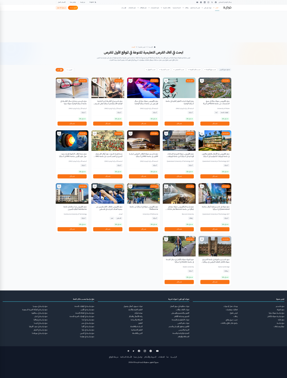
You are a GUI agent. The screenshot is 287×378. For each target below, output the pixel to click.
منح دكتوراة (280, 309)
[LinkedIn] (204, 2)
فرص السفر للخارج (195, 8)
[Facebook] (215, 2)
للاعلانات (161, 356)
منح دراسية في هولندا (87, 336)
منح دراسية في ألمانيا (88, 326)
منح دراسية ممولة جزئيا (276, 313)
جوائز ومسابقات (279, 326)
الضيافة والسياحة (136, 319)
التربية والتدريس (183, 330)
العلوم (140, 323)
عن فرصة (82, 2)
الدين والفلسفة (137, 333)
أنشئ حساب (73, 8)
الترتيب (70, 70)
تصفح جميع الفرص (225, 69)
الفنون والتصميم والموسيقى (180, 313)
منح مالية (281, 319)
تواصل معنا (73, 2)
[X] (212, 2)
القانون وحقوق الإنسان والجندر (179, 326)
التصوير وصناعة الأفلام (181, 316)
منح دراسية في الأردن (87, 309)
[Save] (202, 81)
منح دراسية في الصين (87, 333)
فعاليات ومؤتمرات (232, 309)
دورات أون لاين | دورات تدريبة (178, 299)
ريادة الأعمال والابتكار (135, 316)
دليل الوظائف (143, 8)
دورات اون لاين (207, 8)
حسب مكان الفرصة (195, 69)
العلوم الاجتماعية (136, 330)
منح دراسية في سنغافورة (39, 313)
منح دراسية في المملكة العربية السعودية (34, 309)
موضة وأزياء (138, 313)
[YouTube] (197, 2)
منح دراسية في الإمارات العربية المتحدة (82, 316)
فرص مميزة (280, 299)
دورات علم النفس (183, 323)
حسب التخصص (179, 69)
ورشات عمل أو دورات (231, 306)
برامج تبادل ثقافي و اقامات (229, 323)
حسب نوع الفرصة (211, 69)
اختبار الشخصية (177, 8)
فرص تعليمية (141, 47)
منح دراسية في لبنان (40, 316)
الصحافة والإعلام (183, 336)
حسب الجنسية (165, 69)
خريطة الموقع (113, 356)
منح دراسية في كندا (88, 319)
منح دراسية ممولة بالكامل (275, 316)
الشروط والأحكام (150, 356)
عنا (167, 356)
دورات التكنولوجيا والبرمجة (180, 319)
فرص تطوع (234, 313)
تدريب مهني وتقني (232, 319)
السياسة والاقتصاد (136, 326)
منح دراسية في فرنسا (40, 323)
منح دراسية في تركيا (88, 330)
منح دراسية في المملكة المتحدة (84, 313)
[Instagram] (208, 2)
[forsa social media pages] (157, 351)
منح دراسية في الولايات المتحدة (84, 306)
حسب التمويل (151, 69)
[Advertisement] (143, 373)
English (92, 2)
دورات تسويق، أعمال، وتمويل (133, 306)
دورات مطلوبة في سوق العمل (179, 306)
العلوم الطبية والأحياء (135, 309)
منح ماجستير (280, 306)
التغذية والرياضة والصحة (181, 333)
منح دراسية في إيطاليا (40, 319)
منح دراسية (226, 81)
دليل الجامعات (132, 8)
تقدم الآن (214, 123)
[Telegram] (200, 2)
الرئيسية (174, 356)
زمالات (235, 316)
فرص (216, 8)
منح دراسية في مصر (88, 323)
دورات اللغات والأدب (182, 309)
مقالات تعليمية (167, 8)
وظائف (186, 8)
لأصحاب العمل (61, 2)
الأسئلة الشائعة (126, 356)
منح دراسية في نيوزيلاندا (39, 333)
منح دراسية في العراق (40, 330)
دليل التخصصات (155, 8)
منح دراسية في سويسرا (40, 306)
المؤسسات (123, 8)
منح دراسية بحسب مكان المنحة (83, 299)
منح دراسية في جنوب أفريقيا (38, 326)
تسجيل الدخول (61, 8)
